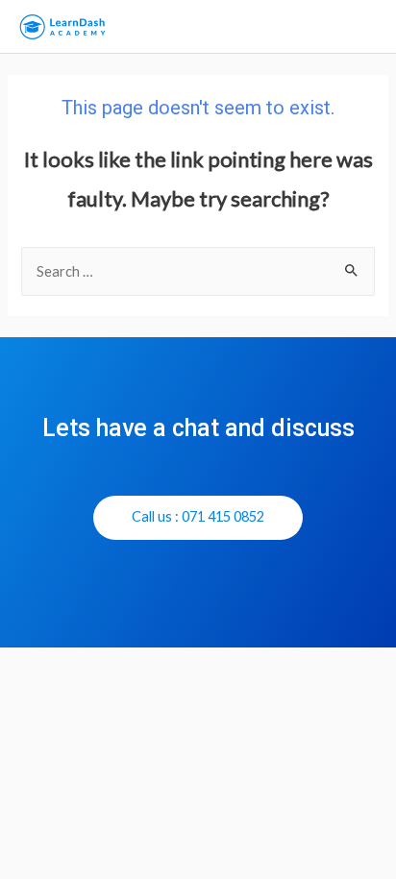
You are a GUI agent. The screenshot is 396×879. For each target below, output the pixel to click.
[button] (198, 518)
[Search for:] (197, 271)
